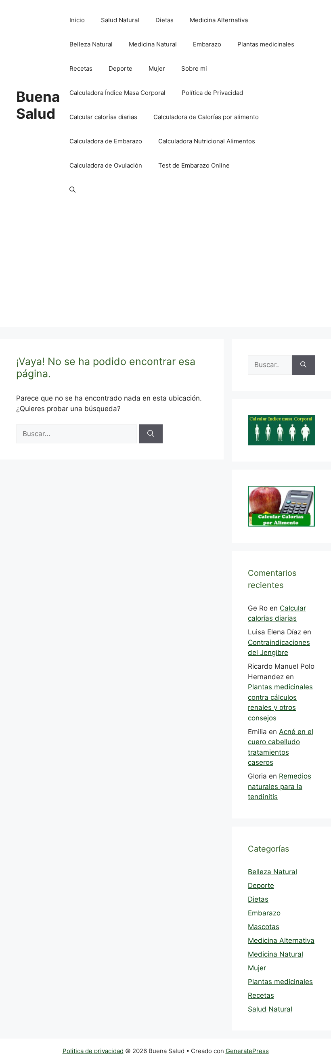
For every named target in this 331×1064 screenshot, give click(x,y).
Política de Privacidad (212, 93)
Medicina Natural (153, 44)
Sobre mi (194, 68)
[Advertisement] (165, 270)
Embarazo (207, 44)
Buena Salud (38, 105)
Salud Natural (120, 20)
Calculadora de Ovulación (105, 165)
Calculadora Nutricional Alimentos (206, 141)
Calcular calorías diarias (103, 117)
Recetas (80, 68)
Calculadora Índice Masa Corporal (117, 93)
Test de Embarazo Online (194, 165)
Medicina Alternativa (219, 20)
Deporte (120, 68)
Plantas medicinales (265, 44)
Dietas (164, 20)
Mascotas (263, 927)
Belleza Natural (91, 44)
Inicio (77, 20)
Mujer (157, 68)
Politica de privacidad (93, 1051)
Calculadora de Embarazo (105, 141)
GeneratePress (247, 1051)
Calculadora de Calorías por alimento (206, 117)
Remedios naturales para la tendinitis (279, 786)
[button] (72, 190)
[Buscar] (151, 434)
